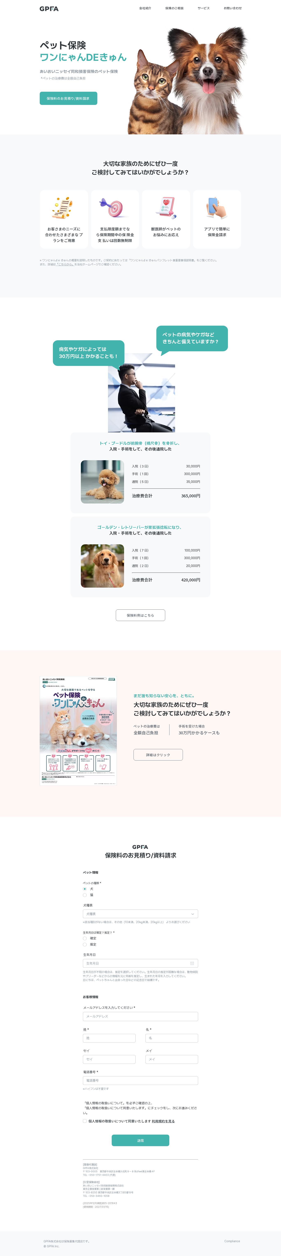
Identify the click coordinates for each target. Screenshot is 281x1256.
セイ (86, 1051)
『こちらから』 (65, 264)
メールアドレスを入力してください (108, 1007)
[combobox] (140, 914)
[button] (145, 8)
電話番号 (89, 1072)
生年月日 (89, 955)
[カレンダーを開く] (192, 963)
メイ (149, 1051)
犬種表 (88, 905)
